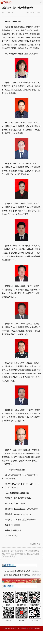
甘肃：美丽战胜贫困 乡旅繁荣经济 (17, 575)
